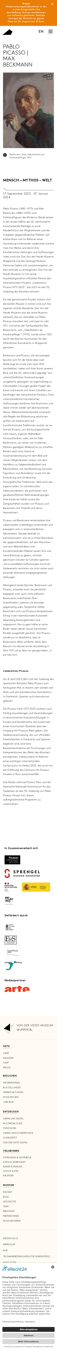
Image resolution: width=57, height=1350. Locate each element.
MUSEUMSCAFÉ (11, 1097)
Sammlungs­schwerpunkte (18, 1133)
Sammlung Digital (13, 1119)
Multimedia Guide (12, 1124)
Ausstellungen (12, 1088)
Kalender (8, 1058)
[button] (49, 77)
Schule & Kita (10, 1171)
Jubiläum (8, 1102)
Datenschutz (10, 1238)
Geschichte (9, 1202)
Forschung (9, 1128)
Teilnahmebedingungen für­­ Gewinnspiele (26, 1256)
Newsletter (9, 1263)
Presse (6, 1068)
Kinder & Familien (12, 1167)
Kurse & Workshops (14, 1162)
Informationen (11, 1083)
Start (6, 1053)
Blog (6, 1197)
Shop (6, 1063)
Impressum (9, 1245)
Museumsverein (12, 1221)
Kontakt (7, 1192)
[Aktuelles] (52, 4)
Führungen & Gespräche (17, 1158)
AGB (5, 1250)
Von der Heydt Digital (15, 1143)
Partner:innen (11, 1216)
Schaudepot (10, 1138)
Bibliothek (9, 1211)
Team (6, 1207)
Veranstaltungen (13, 1092)
